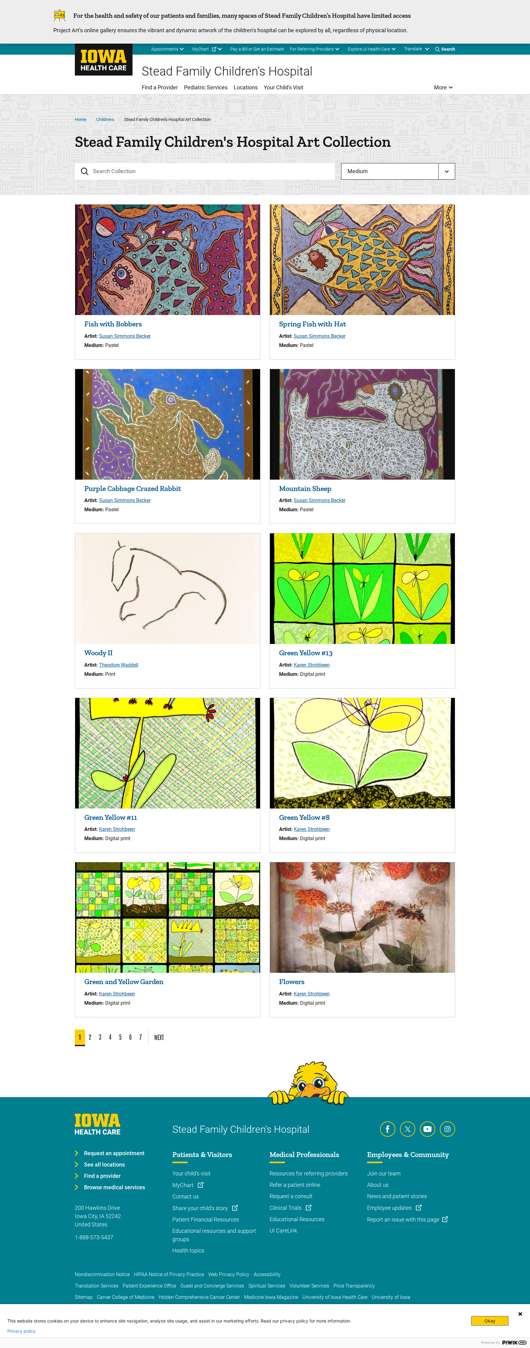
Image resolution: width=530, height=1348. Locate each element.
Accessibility (267, 1274)
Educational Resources (297, 1219)
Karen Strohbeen (312, 665)
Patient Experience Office (149, 1286)
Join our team (384, 1173)
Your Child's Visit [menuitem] (283, 87)
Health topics (188, 1250)
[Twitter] (407, 1129)
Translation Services (96, 1286)
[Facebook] (387, 1129)
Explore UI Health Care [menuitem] (369, 49)
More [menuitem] (440, 87)
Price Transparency (354, 1286)
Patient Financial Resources (205, 1219)
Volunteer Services (309, 1286)
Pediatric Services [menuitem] (206, 87)
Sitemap (84, 1297)
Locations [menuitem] (246, 87)
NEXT (159, 1037)
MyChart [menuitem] (200, 49)
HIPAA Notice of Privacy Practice (169, 1274)
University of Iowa (391, 1297)
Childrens (105, 119)
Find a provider (102, 1176)
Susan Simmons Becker (125, 336)
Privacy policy (21, 1331)
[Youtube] (427, 1129)
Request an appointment (114, 1153)
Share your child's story (200, 1208)
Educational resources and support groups (214, 1235)
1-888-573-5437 (94, 1237)
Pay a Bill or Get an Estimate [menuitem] (257, 49)
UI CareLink (283, 1230)
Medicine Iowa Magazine (271, 1297)
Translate (413, 48)
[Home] (103, 60)
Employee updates (390, 1208)
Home (80, 119)
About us (378, 1185)
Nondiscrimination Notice (102, 1274)
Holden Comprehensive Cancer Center (199, 1297)
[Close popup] (520, 1313)
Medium (358, 171)
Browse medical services (114, 1187)
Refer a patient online (295, 1185)
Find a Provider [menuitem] (160, 87)
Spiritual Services (266, 1286)
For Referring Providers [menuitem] (312, 49)
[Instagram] (447, 1129)
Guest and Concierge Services (212, 1286)
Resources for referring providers (309, 1173)
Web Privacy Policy (228, 1274)
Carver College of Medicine (125, 1297)
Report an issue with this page (403, 1219)
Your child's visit (191, 1173)
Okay (490, 1320)
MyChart (183, 1185)
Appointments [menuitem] (164, 49)
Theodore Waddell (118, 665)
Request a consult (291, 1196)
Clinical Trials (286, 1208)
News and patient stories (397, 1196)
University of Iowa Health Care (334, 1297)
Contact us (185, 1196)
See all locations (104, 1164)
